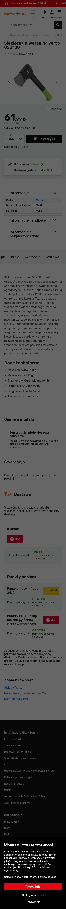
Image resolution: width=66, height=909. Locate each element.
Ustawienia (33, 902)
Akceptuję (33, 886)
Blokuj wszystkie (33, 895)
